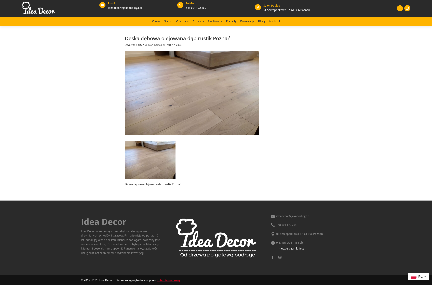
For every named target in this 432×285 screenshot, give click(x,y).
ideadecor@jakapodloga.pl (293, 216)
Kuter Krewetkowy (168, 280)
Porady (231, 21)
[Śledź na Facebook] (400, 8)
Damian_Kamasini (154, 44)
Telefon (190, 3)
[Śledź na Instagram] (407, 8)
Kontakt (274, 21)
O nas (156, 21)
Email (111, 3)
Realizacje (215, 21)
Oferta (181, 21)
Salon (168, 21)
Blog (261, 21)
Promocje (247, 21)
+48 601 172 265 (286, 225)
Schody (198, 21)
